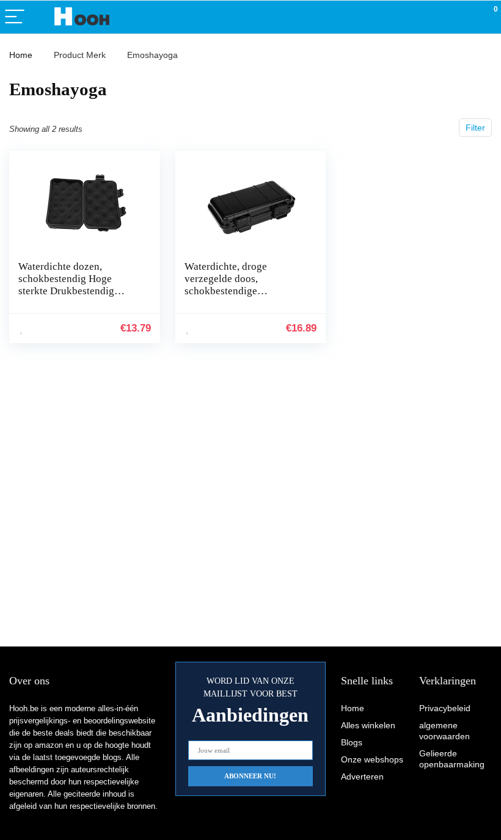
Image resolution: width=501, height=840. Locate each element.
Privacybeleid (444, 708)
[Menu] (14, 17)
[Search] (437, 17)
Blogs (351, 742)
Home (20, 55)
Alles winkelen (368, 725)
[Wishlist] (463, 17)
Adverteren (362, 776)
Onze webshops (372, 759)
